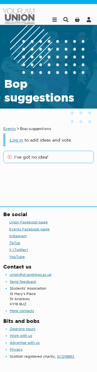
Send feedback (23, 282)
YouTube (17, 257)
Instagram (18, 236)
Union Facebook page (28, 222)
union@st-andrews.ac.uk (30, 275)
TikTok (14, 243)
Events (9, 128)
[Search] (66, 19)
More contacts (22, 311)
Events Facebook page (29, 229)
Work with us (21, 336)
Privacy (16, 349)
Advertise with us (25, 343)
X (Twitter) (18, 250)
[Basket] (77, 19)
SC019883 (65, 356)
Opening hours (22, 329)
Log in (16, 140)
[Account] (89, 19)
